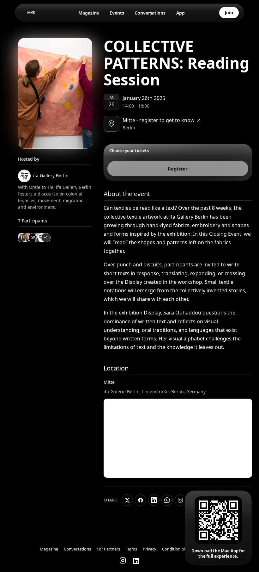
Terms (131, 549)
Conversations (150, 13)
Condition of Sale (178, 549)
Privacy (149, 549)
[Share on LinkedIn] (154, 500)
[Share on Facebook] (140, 500)
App (180, 13)
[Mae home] (31, 12)
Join (229, 12)
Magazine (88, 13)
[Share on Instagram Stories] (180, 500)
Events (117, 13)
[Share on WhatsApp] (167, 500)
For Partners (108, 549)
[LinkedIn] (136, 561)
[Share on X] (127, 500)
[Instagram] (123, 560)
